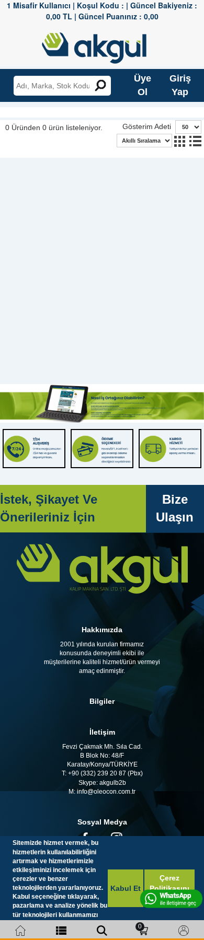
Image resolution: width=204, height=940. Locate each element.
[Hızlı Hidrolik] (101, 45)
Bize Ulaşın (175, 508)
